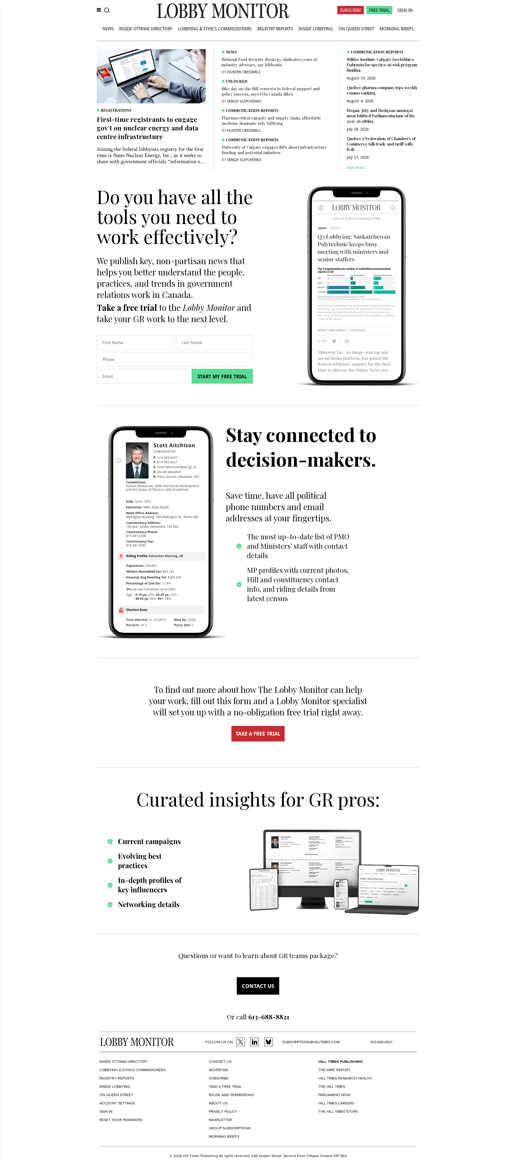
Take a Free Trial (225, 1086)
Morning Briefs (396, 28)
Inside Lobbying (315, 28)
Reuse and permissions (231, 1095)
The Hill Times (331, 1086)
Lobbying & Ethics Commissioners (215, 28)
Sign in (105, 1111)
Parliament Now (334, 1095)
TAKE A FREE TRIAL (258, 733)
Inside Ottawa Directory (145, 28)
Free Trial (379, 10)
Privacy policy (223, 1111)
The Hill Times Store (338, 1111)
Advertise (218, 1070)
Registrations (116, 110)
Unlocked (236, 81)
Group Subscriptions (230, 1128)
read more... (357, 167)
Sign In (405, 10)
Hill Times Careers (336, 1103)
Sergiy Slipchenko (244, 101)
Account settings (117, 1103)
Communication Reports (252, 111)
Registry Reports (275, 28)
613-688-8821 (381, 1042)
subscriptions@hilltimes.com (310, 1042)
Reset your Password (121, 1120)
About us (218, 1103)
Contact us (258, 986)
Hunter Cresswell (244, 71)
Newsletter (220, 1120)
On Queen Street (356, 28)
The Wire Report (334, 1070)
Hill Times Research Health (345, 1078)
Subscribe (350, 10)
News (108, 28)
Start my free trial (222, 376)
